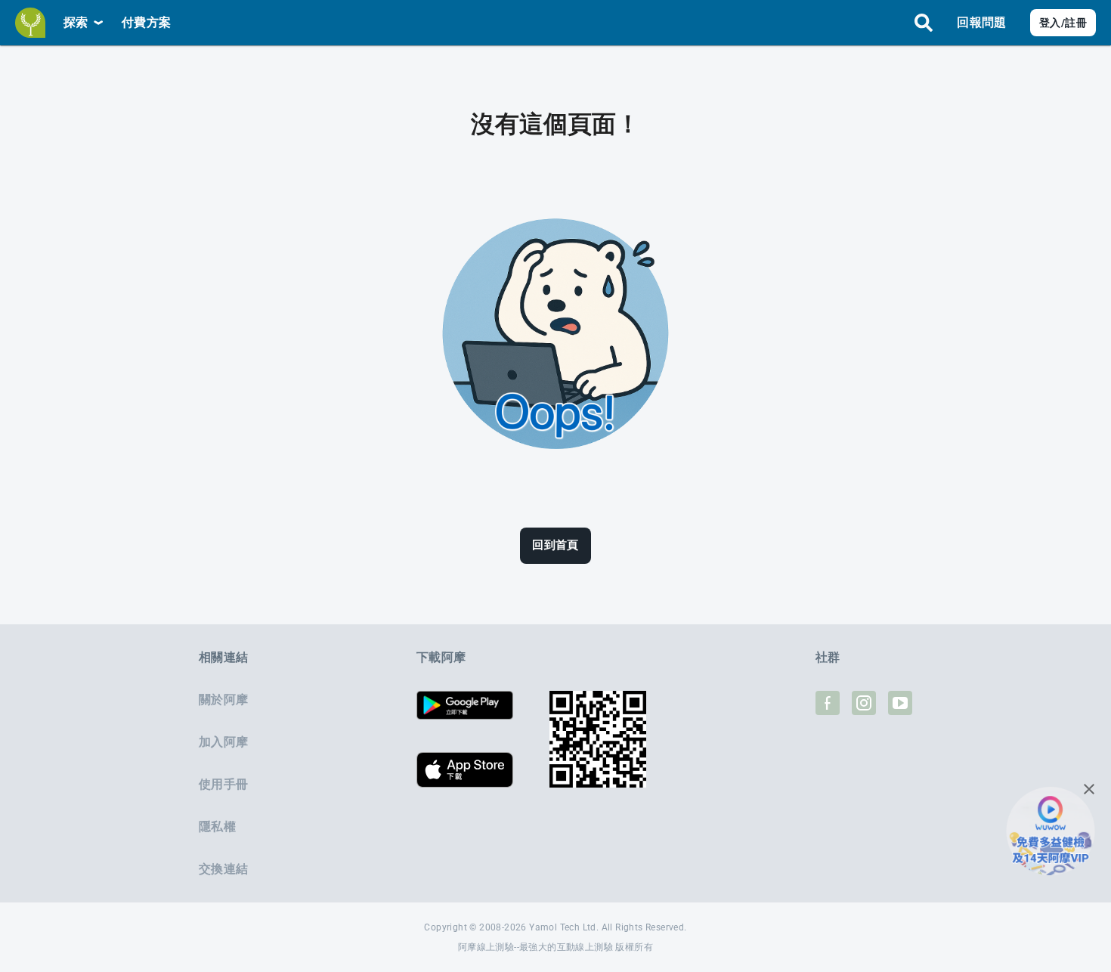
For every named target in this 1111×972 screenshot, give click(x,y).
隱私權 (217, 826)
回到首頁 (555, 545)
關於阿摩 (223, 699)
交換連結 (223, 869)
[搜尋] (923, 23)
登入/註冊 (1063, 23)
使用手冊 (223, 784)
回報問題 (981, 22)
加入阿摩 (223, 742)
